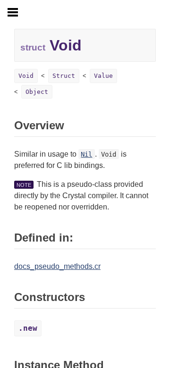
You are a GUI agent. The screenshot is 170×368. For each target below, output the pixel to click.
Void (26, 75)
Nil (86, 154)
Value (103, 75)
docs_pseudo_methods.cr (57, 266)
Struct (63, 75)
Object (37, 91)
